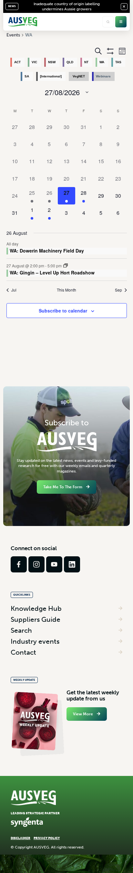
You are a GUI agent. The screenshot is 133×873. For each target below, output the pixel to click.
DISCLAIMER (20, 838)
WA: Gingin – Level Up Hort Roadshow (52, 272)
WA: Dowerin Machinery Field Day (47, 250)
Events (13, 35)
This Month (66, 290)
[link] (19, 564)
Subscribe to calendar (63, 310)
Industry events (35, 641)
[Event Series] (65, 265)
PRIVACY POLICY (47, 838)
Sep (118, 290)
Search (21, 630)
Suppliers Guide (35, 619)
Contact (23, 652)
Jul (13, 290)
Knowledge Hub (36, 608)
